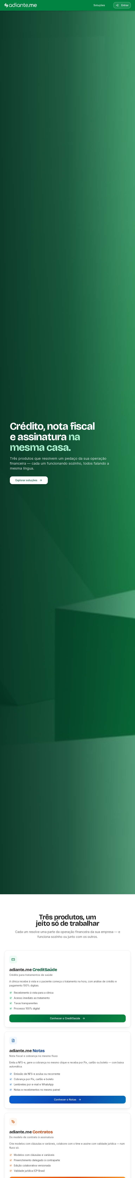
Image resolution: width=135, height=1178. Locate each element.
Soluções (99, 5)
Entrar (124, 5)
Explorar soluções (26, 480)
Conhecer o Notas (65, 1099)
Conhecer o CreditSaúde (65, 1018)
